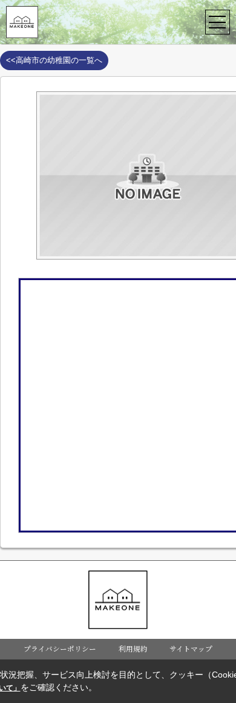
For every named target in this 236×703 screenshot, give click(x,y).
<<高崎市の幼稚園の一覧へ (54, 60)
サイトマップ (190, 648)
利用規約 (133, 648)
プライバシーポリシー (60, 648)
